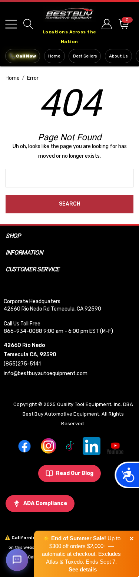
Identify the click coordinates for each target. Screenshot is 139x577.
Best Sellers (85, 56)
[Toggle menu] (11, 24)
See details (83, 569)
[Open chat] (17, 560)
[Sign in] (106, 24)
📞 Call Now (23, 56)
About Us (118, 56)
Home (54, 56)
